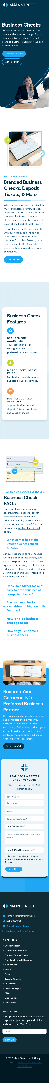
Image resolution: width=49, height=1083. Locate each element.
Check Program (12, 945)
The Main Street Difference (18, 960)
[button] (45, 5)
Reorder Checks (12, 979)
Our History (10, 983)
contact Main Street (29, 527)
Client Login (10, 997)
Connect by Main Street (16, 955)
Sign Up (9, 1039)
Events (7, 969)
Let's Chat (13, 869)
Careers (8, 974)
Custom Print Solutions (15, 950)
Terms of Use (24, 1065)
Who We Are (10, 964)
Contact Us (10, 1002)
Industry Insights (12, 988)
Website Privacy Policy (30, 1062)
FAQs (7, 993)
